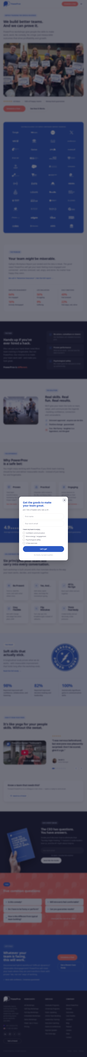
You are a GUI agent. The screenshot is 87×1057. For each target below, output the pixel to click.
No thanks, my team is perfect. (43, 555)
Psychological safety (33, 540)
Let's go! (43, 549)
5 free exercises (31, 543)
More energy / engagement (36, 536)
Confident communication (35, 533)
